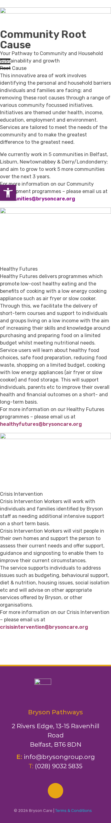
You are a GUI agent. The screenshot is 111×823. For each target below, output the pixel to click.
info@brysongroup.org (59, 756)
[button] (8, 193)
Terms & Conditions (73, 810)
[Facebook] (55, 790)
